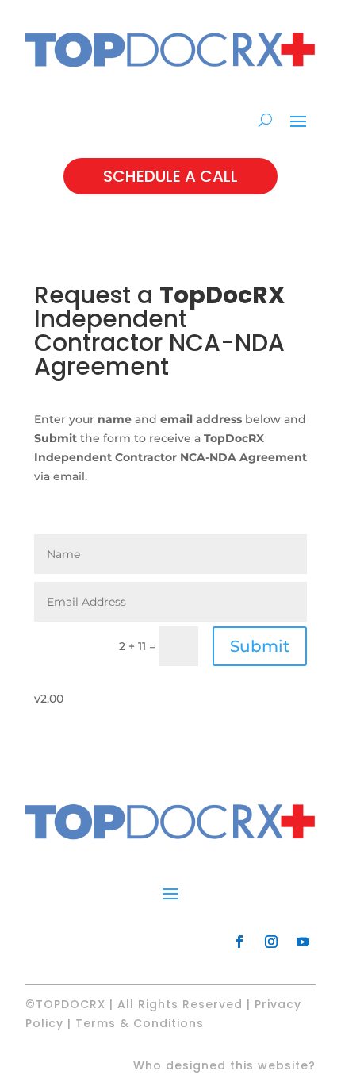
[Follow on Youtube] (303, 941)
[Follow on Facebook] (239, 941)
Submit (259, 646)
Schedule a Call (170, 176)
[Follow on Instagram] (271, 941)
